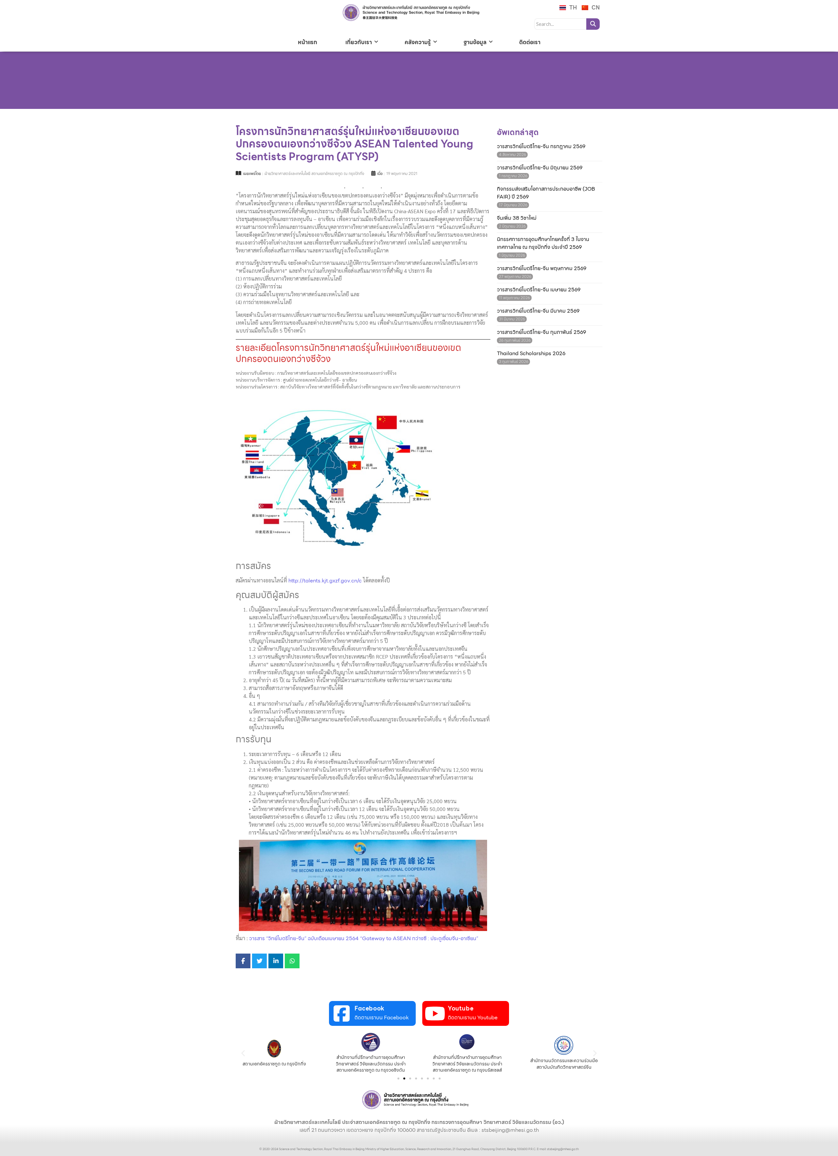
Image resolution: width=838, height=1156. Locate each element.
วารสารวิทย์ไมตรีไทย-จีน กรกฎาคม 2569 (541, 146)
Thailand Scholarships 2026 (531, 353)
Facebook (370, 1008)
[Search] (593, 24)
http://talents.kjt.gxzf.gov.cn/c (325, 581)
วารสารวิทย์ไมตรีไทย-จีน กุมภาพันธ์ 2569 (541, 332)
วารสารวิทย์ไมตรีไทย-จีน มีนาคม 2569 (538, 311)
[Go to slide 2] (404, 1078)
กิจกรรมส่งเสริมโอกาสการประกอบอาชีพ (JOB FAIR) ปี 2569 (546, 193)
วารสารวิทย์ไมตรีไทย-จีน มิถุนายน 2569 (539, 168)
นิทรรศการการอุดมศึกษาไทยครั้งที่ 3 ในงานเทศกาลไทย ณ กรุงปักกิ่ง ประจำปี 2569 (543, 243)
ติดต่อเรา (529, 42)
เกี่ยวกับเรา (358, 42)
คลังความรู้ (418, 42)
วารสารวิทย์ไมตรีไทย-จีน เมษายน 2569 (538, 290)
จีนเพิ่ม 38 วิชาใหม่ (517, 218)
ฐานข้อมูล (475, 42)
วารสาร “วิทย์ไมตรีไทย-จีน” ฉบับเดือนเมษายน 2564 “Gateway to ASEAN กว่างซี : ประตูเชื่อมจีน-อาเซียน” (363, 938)
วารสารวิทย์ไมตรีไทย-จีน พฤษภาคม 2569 (541, 268)
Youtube (460, 1008)
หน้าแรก (307, 42)
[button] (243, 1053)
